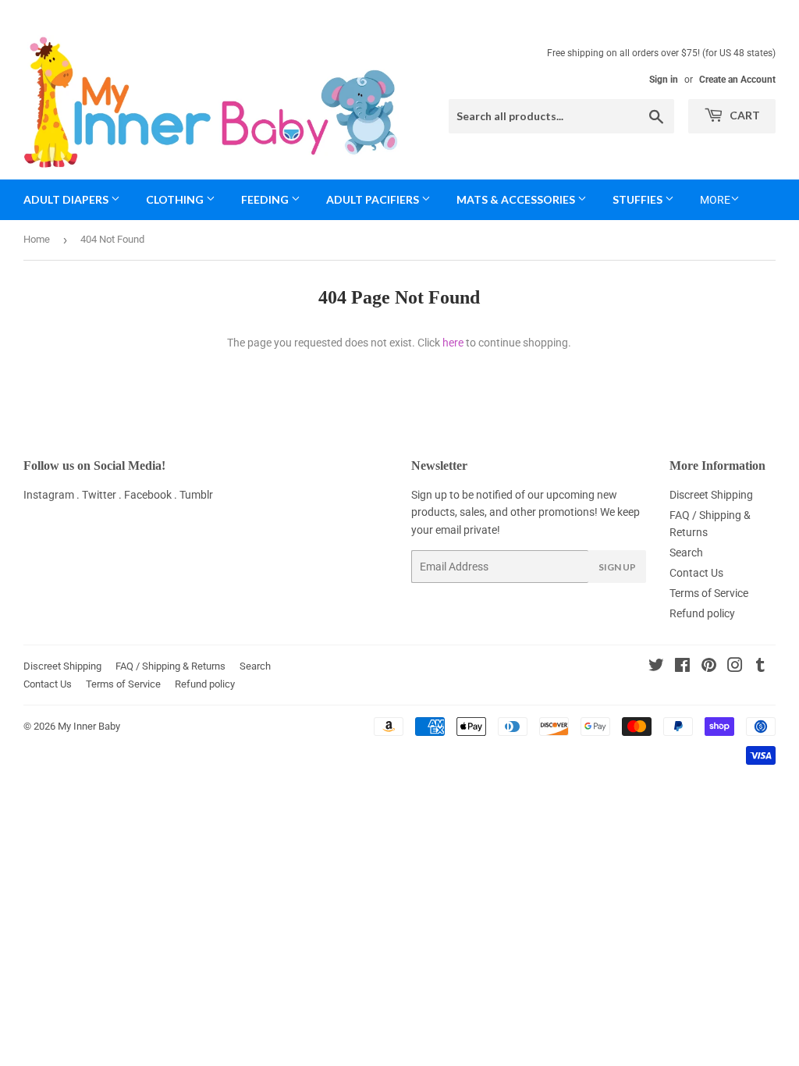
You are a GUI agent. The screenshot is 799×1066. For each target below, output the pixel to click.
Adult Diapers (67, 199)
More (715, 200)
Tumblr (196, 495)
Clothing (176, 199)
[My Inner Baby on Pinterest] (709, 667)
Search (686, 552)
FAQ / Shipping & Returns (170, 666)
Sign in (663, 79)
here (452, 342)
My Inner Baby (89, 726)
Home (36, 239)
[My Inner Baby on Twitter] (656, 667)
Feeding (266, 199)
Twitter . (103, 495)
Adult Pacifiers (373, 199)
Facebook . (151, 495)
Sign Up (617, 567)
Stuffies (639, 199)
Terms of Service (708, 593)
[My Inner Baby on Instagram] (735, 667)
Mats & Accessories (516, 199)
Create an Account (737, 79)
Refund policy (702, 613)
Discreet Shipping (711, 495)
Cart (743, 115)
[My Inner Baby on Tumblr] (760, 667)
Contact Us (696, 573)
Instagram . (52, 495)
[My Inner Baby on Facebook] (682, 667)
